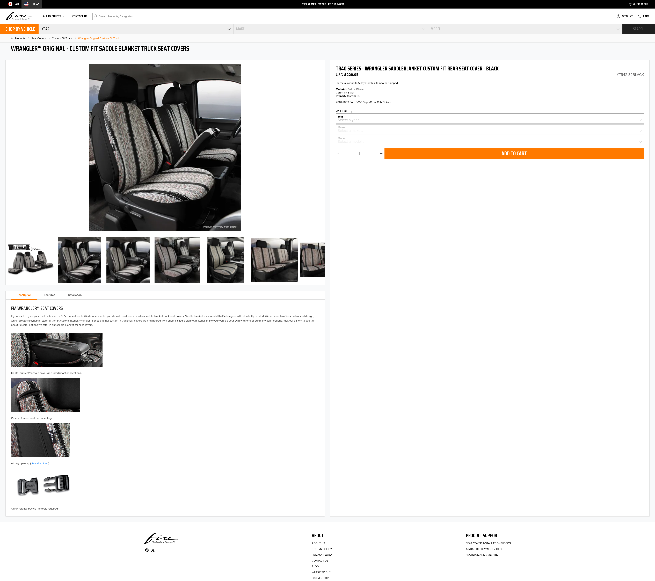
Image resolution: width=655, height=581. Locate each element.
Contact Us (320, 560)
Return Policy (322, 549)
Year (340, 116)
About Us (318, 543)
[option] (13, 4)
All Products (18, 38)
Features (49, 295)
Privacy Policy (322, 555)
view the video (39, 463)
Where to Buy (321, 572)
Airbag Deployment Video (484, 549)
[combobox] (136, 29)
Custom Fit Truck (62, 38)
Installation (75, 295)
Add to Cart (514, 153)
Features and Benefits (482, 555)
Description (24, 295)
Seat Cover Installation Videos (488, 543)
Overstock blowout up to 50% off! (323, 4)
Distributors (321, 578)
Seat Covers (38, 38)
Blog (315, 566)
